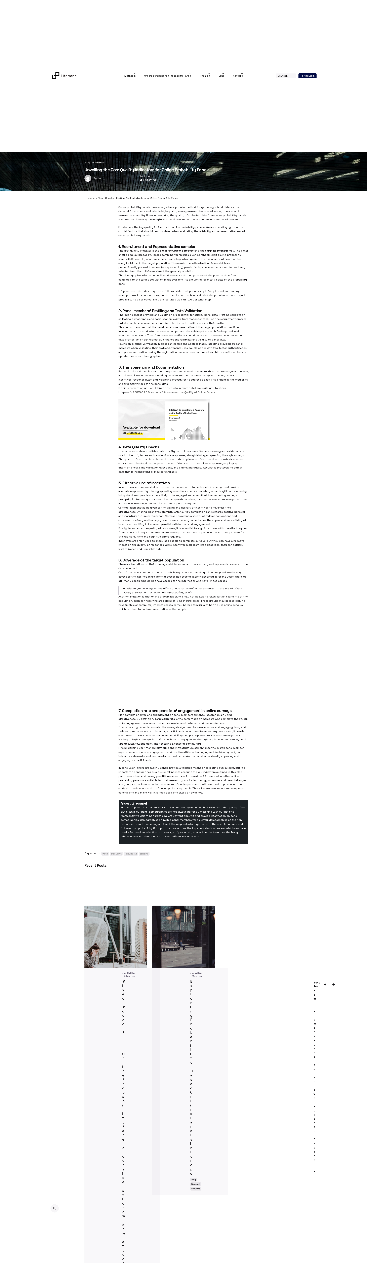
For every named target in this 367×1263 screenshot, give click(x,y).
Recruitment (131, 853)
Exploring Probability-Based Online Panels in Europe (191, 1077)
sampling (144, 853)
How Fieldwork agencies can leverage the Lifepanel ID (315, 1081)
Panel (105, 853)
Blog (87, 162)
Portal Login (307, 75)
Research (195, 1184)
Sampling (195, 1188)
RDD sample (136, 259)
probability (116, 853)
